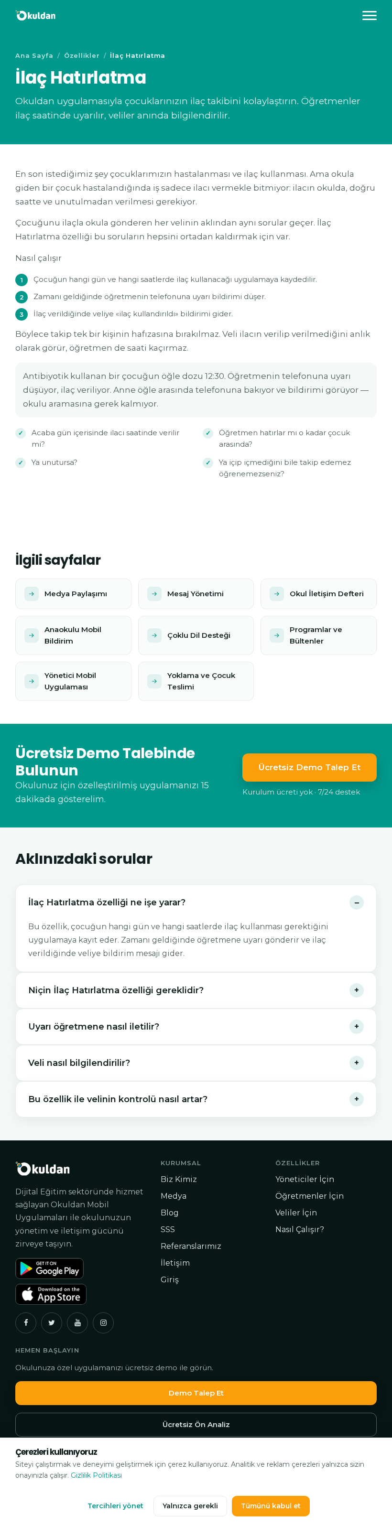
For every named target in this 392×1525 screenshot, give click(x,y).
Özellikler (82, 55)
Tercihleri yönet (115, 1506)
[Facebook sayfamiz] (25, 1322)
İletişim (175, 1262)
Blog (170, 1212)
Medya (173, 1196)
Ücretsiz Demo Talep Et (309, 767)
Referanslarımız (191, 1246)
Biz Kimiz (179, 1179)
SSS (168, 1229)
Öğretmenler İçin (309, 1196)
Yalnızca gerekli (190, 1506)
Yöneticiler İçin (304, 1179)
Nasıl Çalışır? (299, 1229)
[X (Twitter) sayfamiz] (51, 1322)
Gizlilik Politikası (96, 1475)
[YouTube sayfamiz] (77, 1322)
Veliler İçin (296, 1212)
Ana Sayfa (34, 55)
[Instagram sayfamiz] (103, 1322)
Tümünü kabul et (271, 1506)
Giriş (170, 1279)
